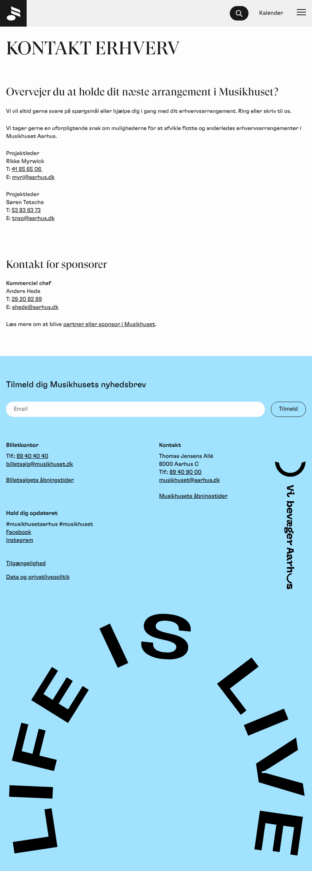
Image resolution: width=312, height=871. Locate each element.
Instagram (19, 540)
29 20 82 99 (27, 299)
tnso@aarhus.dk (33, 218)
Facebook (18, 532)
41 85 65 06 (27, 169)
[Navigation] (301, 13)
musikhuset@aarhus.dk (189, 480)
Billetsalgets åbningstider (40, 480)
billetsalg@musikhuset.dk (39, 464)
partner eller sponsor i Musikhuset (109, 324)
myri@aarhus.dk (33, 177)
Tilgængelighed (26, 563)
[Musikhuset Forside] (13, 13)
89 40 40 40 (32, 456)
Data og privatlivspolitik (38, 577)
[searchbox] (242, 13)
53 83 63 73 (26, 210)
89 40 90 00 (186, 472)
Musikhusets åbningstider (193, 496)
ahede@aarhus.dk (35, 307)
